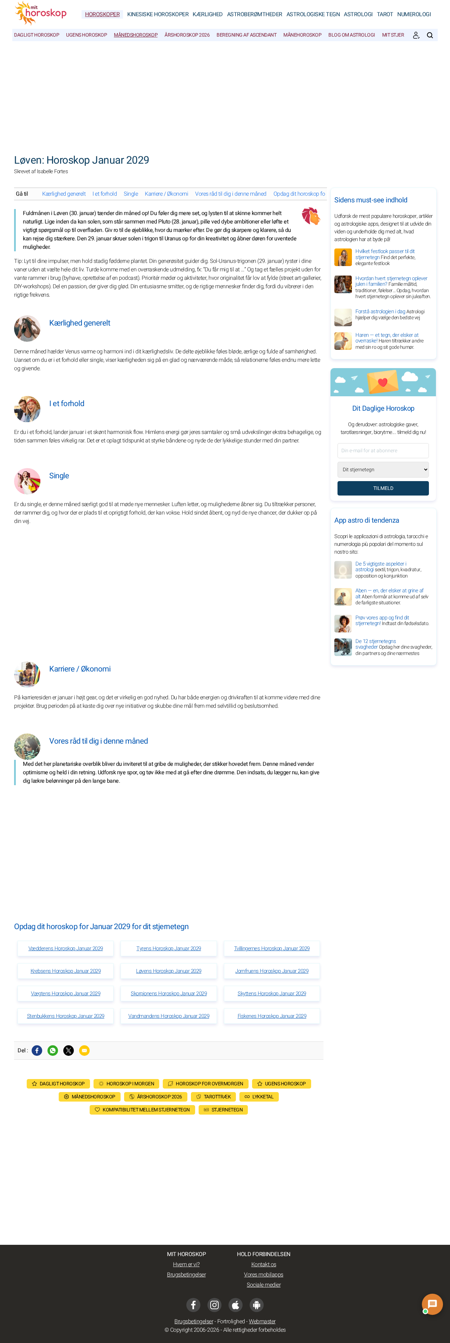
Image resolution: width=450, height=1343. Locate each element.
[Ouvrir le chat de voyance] (432, 1304)
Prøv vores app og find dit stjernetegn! (392, 621)
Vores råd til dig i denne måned (230, 194)
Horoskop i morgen (130, 1083)
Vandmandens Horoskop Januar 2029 (168, 1016)
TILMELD (383, 488)
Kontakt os (263, 1264)
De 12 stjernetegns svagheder (393, 647)
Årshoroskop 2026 (187, 35)
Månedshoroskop (136, 35)
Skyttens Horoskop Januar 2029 (272, 993)
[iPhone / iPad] (235, 1305)
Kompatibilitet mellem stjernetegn (146, 1110)
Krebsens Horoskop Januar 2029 (66, 971)
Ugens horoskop (86, 35)
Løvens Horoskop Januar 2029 (168, 971)
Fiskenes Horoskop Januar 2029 (272, 1016)
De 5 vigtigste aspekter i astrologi (388, 570)
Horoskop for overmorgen (209, 1083)
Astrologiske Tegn (313, 14)
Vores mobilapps (263, 1275)
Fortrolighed (231, 1321)
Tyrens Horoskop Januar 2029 (168, 948)
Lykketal (263, 1097)
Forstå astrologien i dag (389, 315)
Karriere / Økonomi (166, 194)
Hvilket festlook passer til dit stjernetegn (385, 257)
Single (131, 194)
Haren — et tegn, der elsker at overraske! (389, 341)
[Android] (256, 1305)
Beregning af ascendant (246, 35)
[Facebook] (37, 1050)
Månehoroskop (302, 35)
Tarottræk (217, 1097)
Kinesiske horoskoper (157, 14)
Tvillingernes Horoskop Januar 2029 (272, 948)
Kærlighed (208, 14)
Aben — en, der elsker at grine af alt (392, 597)
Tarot (385, 14)
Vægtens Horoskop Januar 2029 (65, 993)
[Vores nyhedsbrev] (416, 35)
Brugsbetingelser (186, 1275)
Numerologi (414, 14)
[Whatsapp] (53, 1050)
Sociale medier (264, 1285)
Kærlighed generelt (63, 194)
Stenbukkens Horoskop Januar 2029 (65, 1016)
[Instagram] (214, 1305)
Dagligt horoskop (36, 35)
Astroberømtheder (254, 14)
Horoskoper (102, 14)
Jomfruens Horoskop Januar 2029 (271, 971)
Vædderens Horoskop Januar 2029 (65, 948)
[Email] (84, 1050)
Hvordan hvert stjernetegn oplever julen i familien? (393, 288)
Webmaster (262, 1321)
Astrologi (358, 14)
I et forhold (104, 194)
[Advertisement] (225, 94)
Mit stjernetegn (402, 35)
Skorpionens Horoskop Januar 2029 (169, 993)
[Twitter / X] (68, 1050)
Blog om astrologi (351, 35)
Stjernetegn (227, 1110)
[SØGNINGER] (430, 35)
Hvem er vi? (186, 1264)
